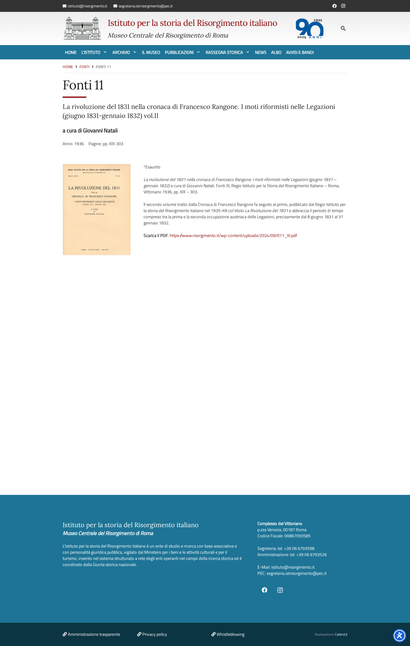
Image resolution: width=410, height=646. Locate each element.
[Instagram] (343, 6)
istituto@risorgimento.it (292, 567)
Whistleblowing (230, 634)
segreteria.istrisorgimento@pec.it (296, 573)
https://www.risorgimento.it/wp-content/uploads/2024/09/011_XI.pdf (233, 235)
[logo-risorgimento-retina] (82, 28)
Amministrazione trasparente (94, 634)
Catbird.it (341, 634)
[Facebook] (334, 6)
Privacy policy (154, 634)
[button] (343, 28)
